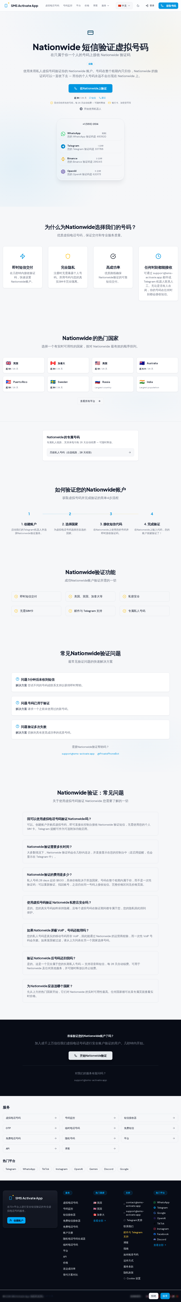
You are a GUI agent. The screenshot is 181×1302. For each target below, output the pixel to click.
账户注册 (68, 1232)
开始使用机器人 (92, 108)
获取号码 (171, 5)
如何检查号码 (131, 1254)
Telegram (10, 1169)
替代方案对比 (70, 1274)
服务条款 (128, 1266)
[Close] (173, 1296)
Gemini (93, 1169)
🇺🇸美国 (97, 1202)
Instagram (62, 1169)
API (65, 1256)
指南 (126, 1248)
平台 (78, 5)
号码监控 (67, 5)
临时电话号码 (70, 1244)
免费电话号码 (70, 1226)
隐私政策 (128, 1272)
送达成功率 (69, 1268)
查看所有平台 (87, 401)
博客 (95, 5)
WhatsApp (29, 1169)
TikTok (45, 1169)
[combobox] (124, 5)
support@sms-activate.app (78, 753)
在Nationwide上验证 (93, 88)
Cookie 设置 (134, 1278)
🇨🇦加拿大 (98, 1214)
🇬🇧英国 (97, 1208)
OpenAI (78, 1169)
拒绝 (153, 1296)
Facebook (163, 1234)
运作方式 (128, 1260)
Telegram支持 (134, 1220)
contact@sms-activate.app (135, 1204)
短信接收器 (69, 1214)
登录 (152, 5)
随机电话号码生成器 (74, 1238)
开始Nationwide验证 (93, 1055)
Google (124, 1169)
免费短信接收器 (71, 1220)
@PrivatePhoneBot (108, 753)
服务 (104, 5)
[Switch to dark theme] (138, 5)
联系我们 (128, 1226)
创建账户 (18, 1220)
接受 (165, 1296)
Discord (108, 1169)
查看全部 (98, 1220)
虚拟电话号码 (52, 5)
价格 (87, 5)
